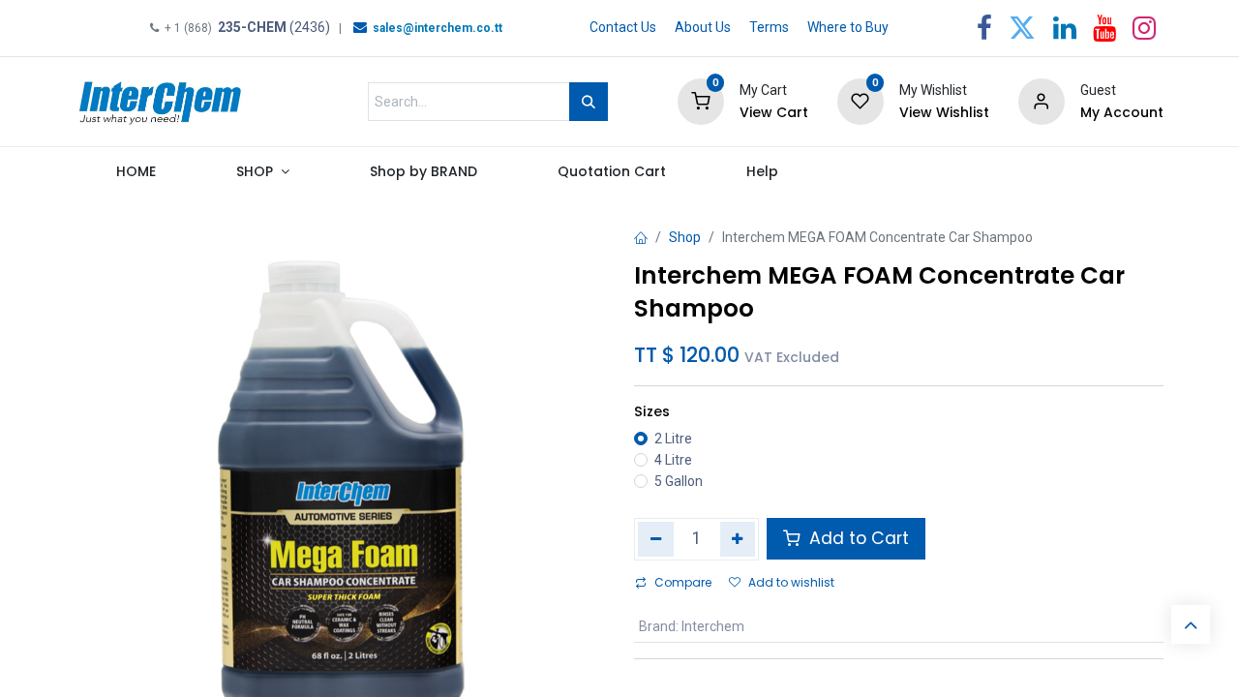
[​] (360, 27)
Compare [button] (682, 582)
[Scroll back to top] (1190, 624)
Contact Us (622, 27)
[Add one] (738, 539)
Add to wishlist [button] (791, 582)
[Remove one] (656, 539)
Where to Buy (848, 27)
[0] (701, 100)
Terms (769, 27)
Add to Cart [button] (856, 538)
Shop (685, 237)
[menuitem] (135, 176)
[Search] (588, 101)
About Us (703, 27)
